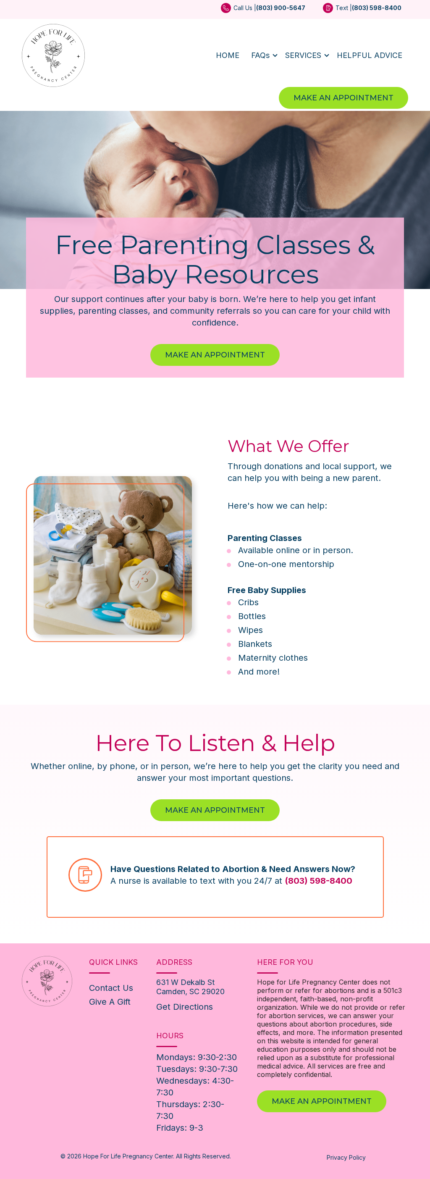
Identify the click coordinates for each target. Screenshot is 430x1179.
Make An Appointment (343, 97)
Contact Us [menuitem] (111, 988)
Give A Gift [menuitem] (110, 1002)
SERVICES (303, 55)
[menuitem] (263, 10)
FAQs (260, 55)
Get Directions (184, 1007)
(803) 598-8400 (318, 881)
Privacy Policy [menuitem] (346, 1157)
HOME (227, 55)
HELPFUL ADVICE (369, 55)
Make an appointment (215, 810)
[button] (262, 55)
